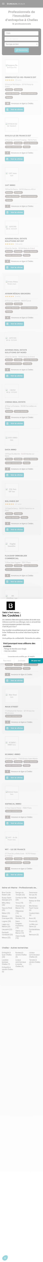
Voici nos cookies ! (10, 651)
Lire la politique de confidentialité (13, 638)
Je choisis (21, 661)
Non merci (7, 661)
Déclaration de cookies (32, 638)
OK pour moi (35, 661)
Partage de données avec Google (15, 649)
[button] (5, 1258)
